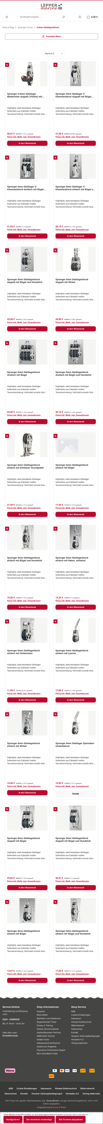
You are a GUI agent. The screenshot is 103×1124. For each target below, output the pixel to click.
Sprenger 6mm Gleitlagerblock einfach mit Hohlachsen (23, 652)
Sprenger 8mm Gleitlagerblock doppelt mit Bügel (23, 839)
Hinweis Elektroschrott (81, 1021)
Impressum (76, 1018)
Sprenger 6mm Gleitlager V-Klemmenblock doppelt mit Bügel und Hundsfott (73, 95)
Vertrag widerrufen (79, 1043)
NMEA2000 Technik (46, 1035)
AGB (73, 1011)
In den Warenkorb (27, 143)
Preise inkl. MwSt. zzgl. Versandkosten (24, 136)
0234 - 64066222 (11, 1019)
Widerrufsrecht (77, 1025)
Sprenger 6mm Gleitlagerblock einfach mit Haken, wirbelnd (72, 559)
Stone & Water (59, 1107)
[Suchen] (64, 16)
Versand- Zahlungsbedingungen (85, 1035)
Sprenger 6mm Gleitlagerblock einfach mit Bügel (72, 466)
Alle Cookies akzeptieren (71, 1119)
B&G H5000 (42, 1014)
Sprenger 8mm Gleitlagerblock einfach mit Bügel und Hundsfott (73, 932)
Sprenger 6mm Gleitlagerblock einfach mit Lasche (72, 652)
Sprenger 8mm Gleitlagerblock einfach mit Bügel (23, 932)
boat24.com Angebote (46, 1046)
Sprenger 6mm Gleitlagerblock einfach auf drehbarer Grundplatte (25, 466)
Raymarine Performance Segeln (51, 1050)
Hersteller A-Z (77, 1039)
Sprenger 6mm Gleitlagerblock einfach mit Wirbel (23, 744)
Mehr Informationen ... (81, 1114)
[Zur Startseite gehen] (51, 6)
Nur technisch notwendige (39, 1119)
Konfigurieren (13, 1119)
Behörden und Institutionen (49, 1018)
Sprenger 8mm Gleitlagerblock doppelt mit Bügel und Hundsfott (73, 839)
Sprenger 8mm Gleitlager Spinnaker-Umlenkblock (75, 744)
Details (75, 793)
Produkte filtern (53, 36)
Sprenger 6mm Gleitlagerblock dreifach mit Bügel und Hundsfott (73, 373)
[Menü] (7, 16)
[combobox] (39, 16)
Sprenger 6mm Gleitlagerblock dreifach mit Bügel (23, 373)
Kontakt (74, 1032)
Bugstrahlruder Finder (46, 1021)
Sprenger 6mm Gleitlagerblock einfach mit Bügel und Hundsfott (24, 559)
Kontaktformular (10, 1035)
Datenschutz (76, 1028)
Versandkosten (52, 1100)
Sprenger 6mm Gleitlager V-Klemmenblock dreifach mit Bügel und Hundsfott (25, 188)
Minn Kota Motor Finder (47, 1053)
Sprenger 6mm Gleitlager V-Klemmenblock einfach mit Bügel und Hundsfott (76, 188)
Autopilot (41, 1011)
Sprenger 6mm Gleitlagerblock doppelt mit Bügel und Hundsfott (24, 280)
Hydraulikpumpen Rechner (49, 1032)
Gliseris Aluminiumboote (48, 1028)
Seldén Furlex (43, 1039)
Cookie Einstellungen (80, 1014)
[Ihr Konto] (80, 16)
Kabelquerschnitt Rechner (48, 1043)
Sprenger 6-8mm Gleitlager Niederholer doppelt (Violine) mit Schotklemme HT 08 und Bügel (24, 95)
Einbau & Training (45, 1025)
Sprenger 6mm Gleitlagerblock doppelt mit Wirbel (72, 280)
